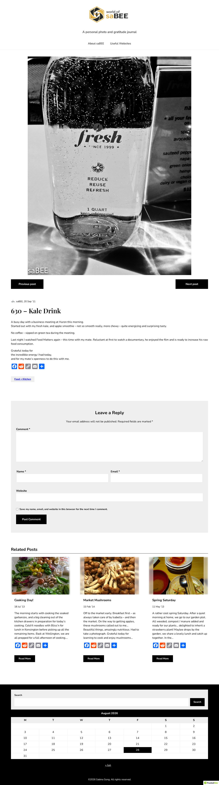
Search (18, 695)
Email (115, 471)
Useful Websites (120, 43)
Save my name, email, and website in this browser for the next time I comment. (63, 509)
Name (21, 471)
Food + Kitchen (22, 379)
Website (21, 491)
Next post (192, 284)
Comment (23, 429)
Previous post (27, 284)
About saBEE (96, 43)
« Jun (108, 765)
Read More (25, 658)
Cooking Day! (23, 600)
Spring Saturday (164, 600)
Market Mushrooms (97, 600)
